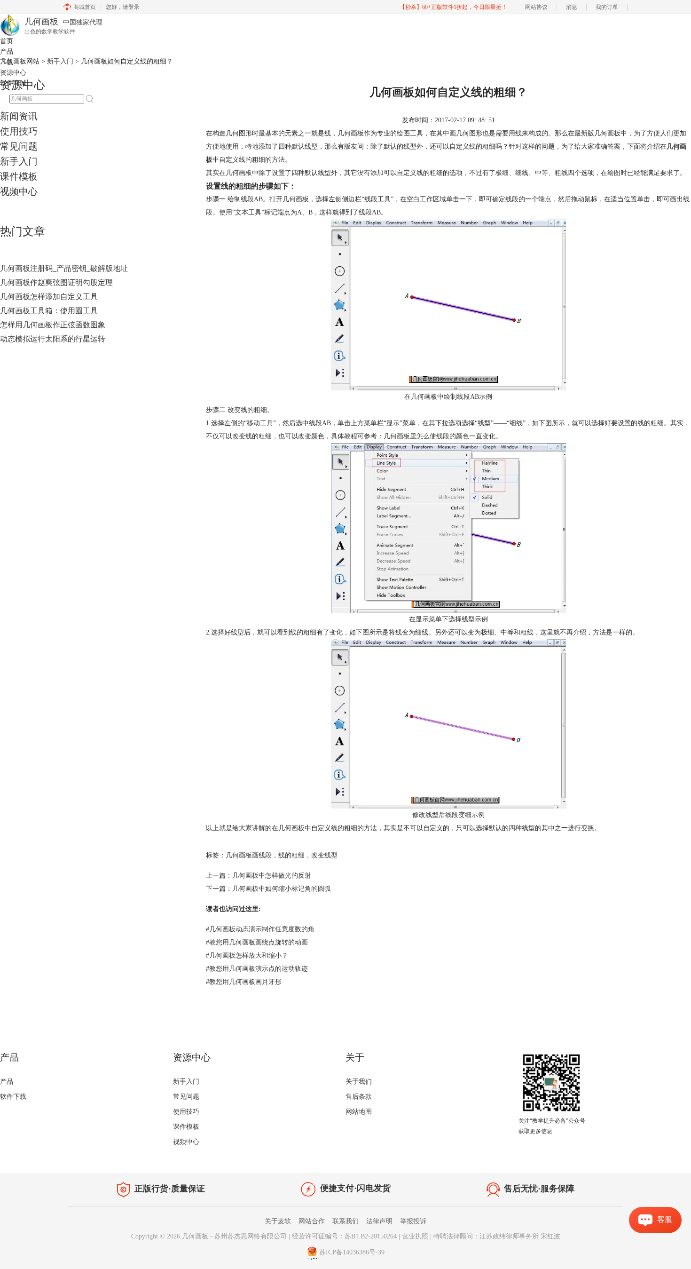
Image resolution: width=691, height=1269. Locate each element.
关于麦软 (278, 1221)
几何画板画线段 (249, 855)
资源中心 (13, 72)
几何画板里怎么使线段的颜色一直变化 (439, 436)
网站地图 (359, 1111)
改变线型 (324, 855)
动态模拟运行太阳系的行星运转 (52, 339)
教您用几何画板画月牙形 (244, 981)
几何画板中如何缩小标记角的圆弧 (281, 888)
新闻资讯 (19, 116)
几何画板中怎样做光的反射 (271, 875)
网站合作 (311, 1221)
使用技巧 (19, 131)
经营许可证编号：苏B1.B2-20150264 (344, 1236)
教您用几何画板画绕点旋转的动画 (257, 942)
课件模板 (19, 176)
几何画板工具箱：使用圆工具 (49, 311)
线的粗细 (291, 855)
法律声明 (379, 1221)
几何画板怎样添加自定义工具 (49, 297)
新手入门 (19, 161)
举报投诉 (413, 1221)
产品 (6, 51)
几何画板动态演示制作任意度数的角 (260, 929)
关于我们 (359, 1081)
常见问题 (19, 146)
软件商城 (13, 83)
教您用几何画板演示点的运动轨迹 (257, 968)
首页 (6, 41)
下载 (6, 62)
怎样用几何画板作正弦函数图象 (52, 325)
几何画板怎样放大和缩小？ (247, 955)
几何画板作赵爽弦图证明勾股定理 (56, 282)
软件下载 (13, 1096)
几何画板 (195, 1236)
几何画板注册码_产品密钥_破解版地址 (64, 268)
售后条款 (359, 1096)
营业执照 (415, 1236)
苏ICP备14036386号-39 (352, 1252)
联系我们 (345, 1221)
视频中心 (19, 191)
